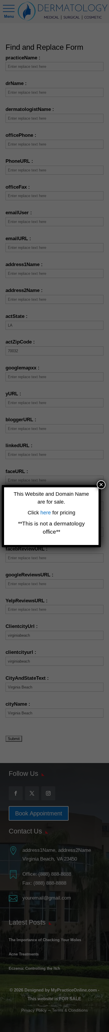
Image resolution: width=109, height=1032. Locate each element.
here (46, 513)
